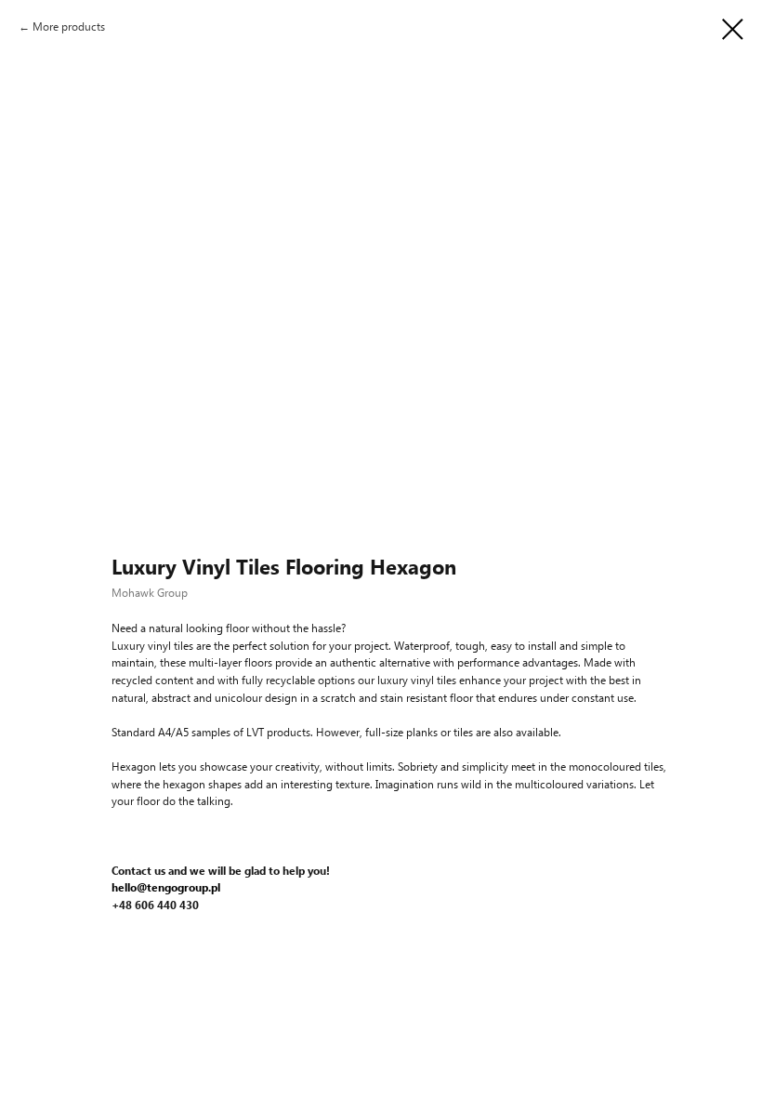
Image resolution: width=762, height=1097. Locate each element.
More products (69, 26)
